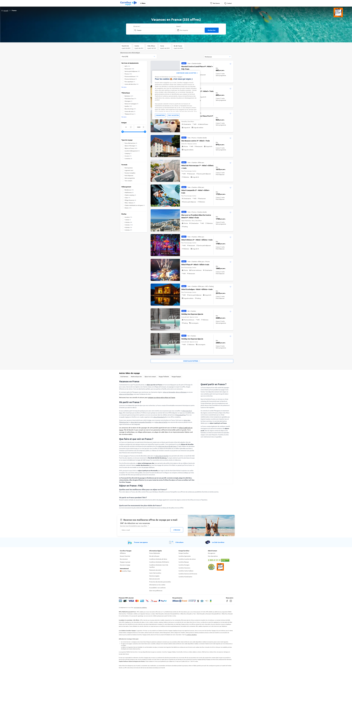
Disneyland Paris (181, 415)
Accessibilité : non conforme (157, 587)
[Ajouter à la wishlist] (230, 64)
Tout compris (128, 180)
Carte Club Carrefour (155, 573)
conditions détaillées (191, 634)
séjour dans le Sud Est (161, 422)
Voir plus (123, 87)
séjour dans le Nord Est (161, 456)
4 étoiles (128, 227)
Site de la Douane (154, 556)
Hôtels (128, 208)
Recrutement (124, 559)
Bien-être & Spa (130, 109)
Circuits (128, 156)
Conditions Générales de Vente (158, 559)
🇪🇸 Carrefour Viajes (125, 571)
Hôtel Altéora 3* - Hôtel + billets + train (197, 240)
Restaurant (129, 69)
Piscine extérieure (131, 76)
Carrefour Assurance (184, 568)
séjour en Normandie (169, 392)
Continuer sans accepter (186, 73)
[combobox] (138, 55)
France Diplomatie (154, 553)
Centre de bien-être (131, 84)
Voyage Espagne (176, 376)
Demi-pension (129, 168)
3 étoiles (129, 225)
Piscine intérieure (131, 79)
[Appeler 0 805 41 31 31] (220, 560)
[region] (176, 95)
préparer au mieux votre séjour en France (161, 397)
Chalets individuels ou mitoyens (135, 205)
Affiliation (123, 553)
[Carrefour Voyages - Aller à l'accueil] (128, 3)
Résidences (129, 190)
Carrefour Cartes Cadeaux (186, 571)
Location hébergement (132, 151)
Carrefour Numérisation (185, 576)
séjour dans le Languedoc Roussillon (141, 422)
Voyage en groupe (125, 562)
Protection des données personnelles (160, 582)
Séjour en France (131, 148)
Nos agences (211, 553)
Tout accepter (173, 115)
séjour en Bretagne (181, 392)
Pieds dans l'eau (130, 98)
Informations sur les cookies (157, 584)
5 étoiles (128, 230)
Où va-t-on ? (136, 26)
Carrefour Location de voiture (187, 559)
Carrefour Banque (184, 562)
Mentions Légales (154, 576)
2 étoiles (128, 222)
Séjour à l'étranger (131, 145)
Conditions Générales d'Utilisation (159, 562)
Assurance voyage (125, 565)
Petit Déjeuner (129, 175)
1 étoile (128, 219)
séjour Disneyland (158, 417)
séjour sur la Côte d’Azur (126, 394)
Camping (128, 153)
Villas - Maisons (130, 203)
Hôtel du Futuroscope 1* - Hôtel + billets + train (197, 166)
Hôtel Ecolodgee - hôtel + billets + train (197, 289)
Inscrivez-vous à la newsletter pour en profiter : (134, 526)
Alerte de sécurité (154, 579)
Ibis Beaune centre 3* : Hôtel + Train (195, 141)
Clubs (127, 197)
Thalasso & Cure (130, 114)
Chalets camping (130, 195)
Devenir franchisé (125, 556)
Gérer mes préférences (155, 590)
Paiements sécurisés (155, 570)
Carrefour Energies (184, 565)
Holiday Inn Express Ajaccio (192, 314)
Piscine (128, 74)
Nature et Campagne (131, 103)
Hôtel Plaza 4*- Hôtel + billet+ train (195, 264)
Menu (143, 3)
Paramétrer (160, 115)
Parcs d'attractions (131, 143)
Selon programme (130, 178)
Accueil (5, 10)
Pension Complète (130, 173)
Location (128, 217)
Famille (128, 106)
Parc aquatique (130, 81)
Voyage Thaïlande (164, 376)
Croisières (128, 158)
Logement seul (129, 170)
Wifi (127, 66)
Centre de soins (130, 111)
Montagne (128, 101)
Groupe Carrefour (184, 553)
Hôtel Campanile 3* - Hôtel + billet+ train (195, 191)
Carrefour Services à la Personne (188, 573)
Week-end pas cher (136, 376)
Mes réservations (213, 556)
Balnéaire (129, 96)
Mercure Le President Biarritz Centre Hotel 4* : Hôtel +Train (196, 216)
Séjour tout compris (150, 376)
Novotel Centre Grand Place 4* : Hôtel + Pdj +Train (197, 67)
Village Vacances (130, 200)
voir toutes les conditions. (140, 607)
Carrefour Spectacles (185, 556)
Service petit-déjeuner (132, 71)
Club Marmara (124, 376)
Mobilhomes (129, 192)
